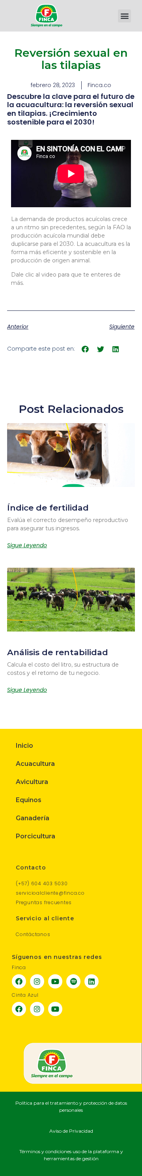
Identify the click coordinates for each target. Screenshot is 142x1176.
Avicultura (32, 782)
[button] (124, 15)
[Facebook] (19, 981)
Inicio (24, 745)
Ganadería (32, 818)
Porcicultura (35, 836)
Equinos (28, 800)
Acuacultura (35, 763)
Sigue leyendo (27, 545)
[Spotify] (73, 981)
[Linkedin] (91, 981)
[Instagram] (37, 981)
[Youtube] (55, 981)
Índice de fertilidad (48, 508)
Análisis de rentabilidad (57, 652)
